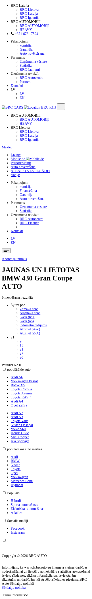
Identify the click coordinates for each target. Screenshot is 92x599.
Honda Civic (20, 433)
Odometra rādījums (33, 325)
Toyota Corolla (21, 389)
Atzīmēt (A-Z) (30, 329)
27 (21, 353)
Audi (14, 457)
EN (22, 98)
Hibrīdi (16, 501)
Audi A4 (17, 401)
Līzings (16, 155)
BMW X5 (18, 385)
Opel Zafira (19, 405)
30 (21, 357)
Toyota (16, 469)
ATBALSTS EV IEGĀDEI (30, 171)
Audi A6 (17, 377)
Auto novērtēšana (32, 53)
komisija (25, 45)
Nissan (15, 465)
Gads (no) (27, 321)
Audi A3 (17, 417)
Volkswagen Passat (24, 381)
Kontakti (17, 86)
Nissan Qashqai (22, 425)
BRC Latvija (29, 13)
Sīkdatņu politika (14, 587)
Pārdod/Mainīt (21, 163)
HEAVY (26, 30)
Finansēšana (28, 191)
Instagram (18, 532)
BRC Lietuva (29, 9)
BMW (15, 461)
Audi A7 (17, 413)
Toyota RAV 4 (21, 397)
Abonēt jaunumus (14, 259)
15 (21, 345)
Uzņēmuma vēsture (33, 61)
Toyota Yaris (19, 421)
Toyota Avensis (21, 393)
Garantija (26, 49)
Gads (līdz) (27, 317)
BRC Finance (29, 223)
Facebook (18, 528)
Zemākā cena (29, 309)
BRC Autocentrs (31, 77)
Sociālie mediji (17, 521)
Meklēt (7, 147)
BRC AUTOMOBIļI (34, 26)
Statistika (26, 65)
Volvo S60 (18, 429)
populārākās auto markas (24, 449)
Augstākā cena (30, 313)
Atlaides (16, 513)
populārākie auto (19, 369)
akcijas (15, 175)
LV (22, 94)
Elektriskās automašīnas (27, 509)
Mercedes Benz (22, 481)
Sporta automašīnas (24, 505)
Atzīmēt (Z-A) (30, 333)
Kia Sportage (20, 441)
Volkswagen (19, 477)
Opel (14, 473)
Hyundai (17, 485)
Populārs (13, 493)
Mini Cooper (20, 437)
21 (21, 349)
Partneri (25, 81)
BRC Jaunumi (30, 69)
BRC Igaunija (29, 17)
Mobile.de (18, 159)
